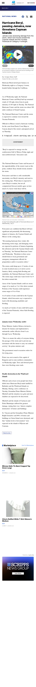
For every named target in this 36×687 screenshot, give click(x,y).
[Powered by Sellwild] (31, 555)
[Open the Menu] (3, 2)
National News (9, 16)
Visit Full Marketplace (28, 445)
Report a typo (7, 433)
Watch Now (30, 2)
